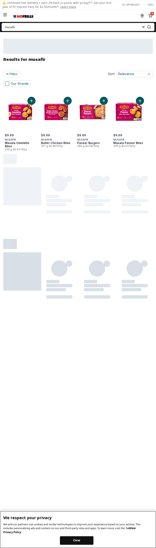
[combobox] (78, 27)
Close (76, 540)
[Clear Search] (143, 27)
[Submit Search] (149, 27)
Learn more (68, 7)
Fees (151, 4)
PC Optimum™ (131, 4)
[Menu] (5, 15)
